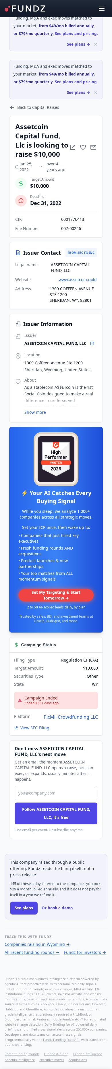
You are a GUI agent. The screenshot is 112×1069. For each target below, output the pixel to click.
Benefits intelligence (20, 1060)
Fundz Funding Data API (61, 1039)
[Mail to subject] (93, 147)
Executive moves (51, 1060)
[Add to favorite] (83, 147)
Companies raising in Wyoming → (37, 944)
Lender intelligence (87, 1054)
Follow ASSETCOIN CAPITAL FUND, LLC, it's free (56, 813)
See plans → (78, 44)
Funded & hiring (56, 1054)
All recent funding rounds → (32, 952)
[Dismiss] (96, 44)
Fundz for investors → (85, 952)
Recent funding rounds (22, 1054)
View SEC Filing (34, 727)
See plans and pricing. (76, 33)
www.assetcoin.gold (78, 279)
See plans (24, 908)
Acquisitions (78, 1060)
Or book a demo (57, 908)
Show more (35, 412)
